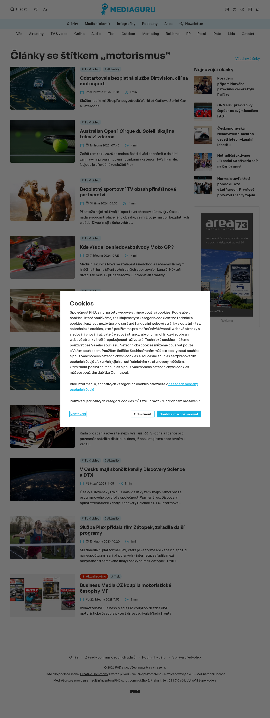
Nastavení (78, 414)
